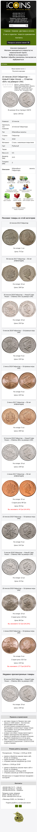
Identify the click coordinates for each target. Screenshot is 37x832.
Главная (7, 31)
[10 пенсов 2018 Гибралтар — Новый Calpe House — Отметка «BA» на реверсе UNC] (18, 107)
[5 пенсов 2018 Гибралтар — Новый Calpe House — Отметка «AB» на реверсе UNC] (19, 575)
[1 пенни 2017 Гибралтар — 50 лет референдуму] (19, 496)
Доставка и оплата (26, 31)
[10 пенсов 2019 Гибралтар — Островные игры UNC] (19, 539)
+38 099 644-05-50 (18, 17)
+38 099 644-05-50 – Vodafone (12, 790)
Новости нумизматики (26, 34)
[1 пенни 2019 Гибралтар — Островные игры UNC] (19, 653)
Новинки (15, 31)
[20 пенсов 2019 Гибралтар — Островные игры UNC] (19, 611)
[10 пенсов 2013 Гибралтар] (19, 245)
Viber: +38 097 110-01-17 (18, 20)
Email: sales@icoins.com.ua (18, 22)
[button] (18, 42)
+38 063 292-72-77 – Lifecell (11, 787)
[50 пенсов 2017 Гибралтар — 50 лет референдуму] (19, 281)
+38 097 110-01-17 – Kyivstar (12, 789)
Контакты (19, 38)
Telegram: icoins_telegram (18, 18)
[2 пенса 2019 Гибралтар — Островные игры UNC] (19, 389)
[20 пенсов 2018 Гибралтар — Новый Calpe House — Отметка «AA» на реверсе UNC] (19, 317)
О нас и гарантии (10, 34)
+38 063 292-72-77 (18, 13)
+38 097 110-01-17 (18, 15)
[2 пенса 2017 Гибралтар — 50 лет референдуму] (19, 424)
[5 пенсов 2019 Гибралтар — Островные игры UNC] (19, 353)
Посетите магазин (18, 71)
